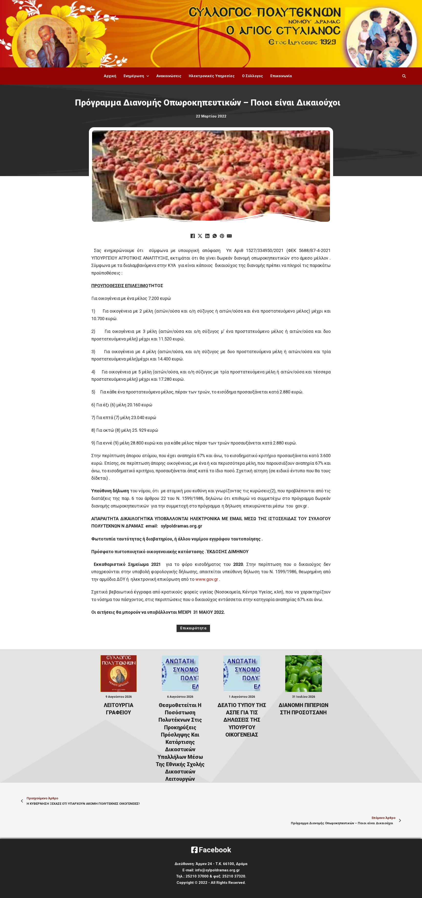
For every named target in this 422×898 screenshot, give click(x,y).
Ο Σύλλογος (252, 76)
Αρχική (110, 76)
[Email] (229, 236)
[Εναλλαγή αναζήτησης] (404, 76)
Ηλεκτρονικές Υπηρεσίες (212, 76)
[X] (200, 236)
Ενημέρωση (134, 76)
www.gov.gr (206, 579)
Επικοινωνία (281, 76)
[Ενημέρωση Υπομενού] (148, 76)
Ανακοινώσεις (168, 76)
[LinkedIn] (207, 236)
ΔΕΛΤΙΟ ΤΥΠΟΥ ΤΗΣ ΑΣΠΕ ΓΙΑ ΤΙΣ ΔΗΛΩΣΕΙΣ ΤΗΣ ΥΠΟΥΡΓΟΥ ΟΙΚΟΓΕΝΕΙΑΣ (242, 720)
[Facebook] (192, 236)
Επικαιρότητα (193, 628)
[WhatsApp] (214, 236)
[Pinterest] (222, 236)
